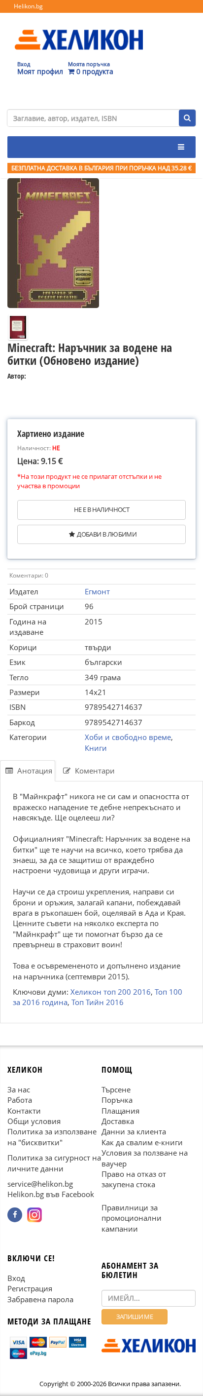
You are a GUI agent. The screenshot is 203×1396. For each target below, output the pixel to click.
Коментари (94, 771)
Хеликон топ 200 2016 (110, 992)
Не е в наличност (101, 509)
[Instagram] (34, 1214)
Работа (19, 1100)
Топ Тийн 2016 (97, 1003)
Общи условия (34, 1121)
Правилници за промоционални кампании (132, 1218)
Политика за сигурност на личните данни (54, 1163)
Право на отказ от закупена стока (134, 1179)
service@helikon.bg (40, 1184)
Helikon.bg (28, 6)
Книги (96, 748)
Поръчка (117, 1100)
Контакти (24, 1110)
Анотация (33, 771)
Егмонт (97, 591)
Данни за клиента (134, 1131)
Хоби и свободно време (128, 737)
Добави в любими (106, 534)
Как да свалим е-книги (142, 1142)
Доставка (118, 1121)
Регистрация (29, 1288)
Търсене (116, 1089)
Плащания (120, 1110)
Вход (16, 1278)
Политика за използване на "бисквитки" (52, 1136)
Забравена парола (40, 1299)
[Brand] (78, 30)
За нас (18, 1089)
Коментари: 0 (28, 575)
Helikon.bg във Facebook (50, 1194)
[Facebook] (14, 1214)
